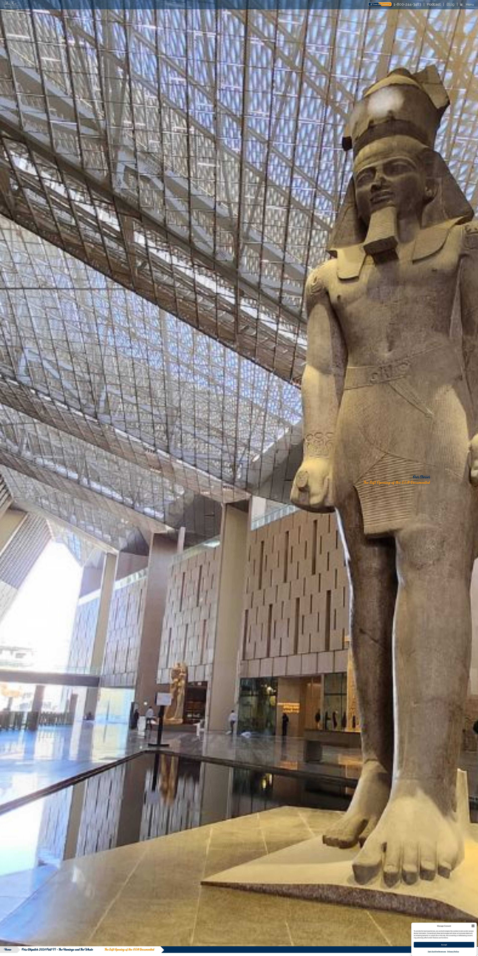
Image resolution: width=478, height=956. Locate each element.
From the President (381, 4)
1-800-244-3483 (407, 4)
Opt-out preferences (437, 952)
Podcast (434, 4)
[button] (473, 926)
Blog (450, 4)
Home (8, 949)
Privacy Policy (453, 952)
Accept (444, 944)
